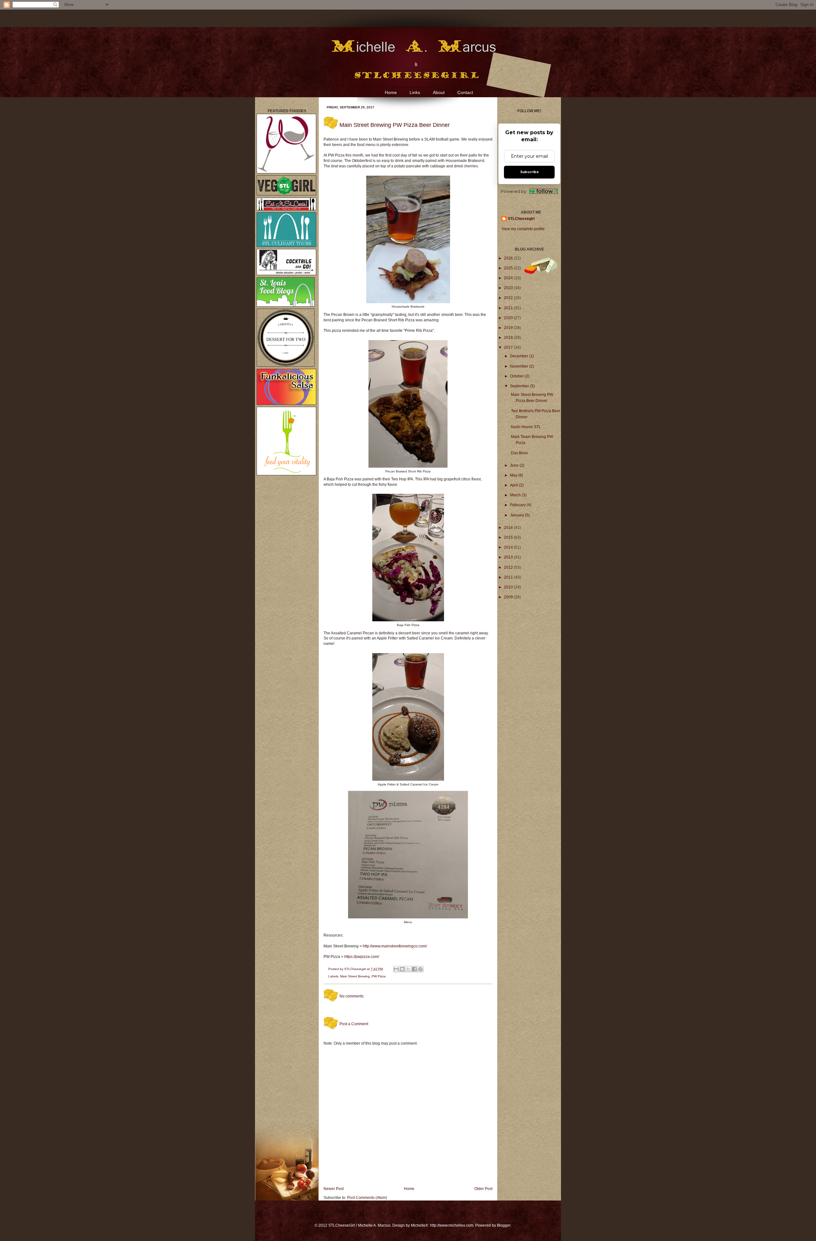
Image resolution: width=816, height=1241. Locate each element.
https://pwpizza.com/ (361, 956)
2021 (509, 308)
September (520, 386)
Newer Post (334, 1188)
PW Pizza (379, 976)
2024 (509, 278)
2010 (509, 587)
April (514, 485)
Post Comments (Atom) (367, 1197)
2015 (509, 537)
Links (415, 92)
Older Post (483, 1188)
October (517, 376)
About (439, 92)
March (516, 495)
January (517, 515)
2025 (509, 268)
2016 (509, 527)
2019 (509, 327)
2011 (509, 577)
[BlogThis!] (402, 969)
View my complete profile (523, 229)
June (515, 465)
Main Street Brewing (355, 976)
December (519, 356)
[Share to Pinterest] (420, 969)
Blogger (503, 1225)
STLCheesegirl (355, 969)
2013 (509, 557)
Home (391, 92)
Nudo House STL (526, 427)
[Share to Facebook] (414, 969)
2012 (509, 567)
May (514, 475)
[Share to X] (408, 969)
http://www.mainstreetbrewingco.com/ (395, 946)
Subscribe (529, 172)
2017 (509, 347)
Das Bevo (519, 453)
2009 (509, 597)
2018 (509, 337)
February (518, 505)
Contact (465, 92)
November (519, 366)
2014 (509, 547)
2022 (509, 298)
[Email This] (396, 969)
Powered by (513, 191)
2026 (509, 258)
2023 (509, 288)
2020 (509, 318)
